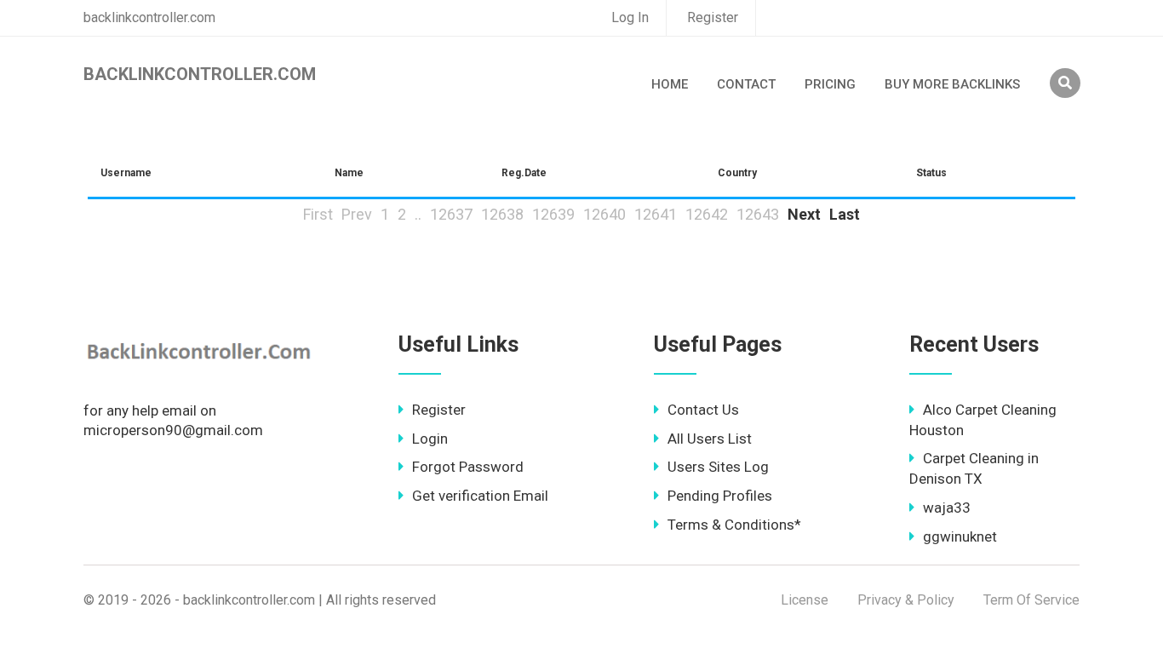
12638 (502, 214)
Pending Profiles (719, 495)
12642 (706, 214)
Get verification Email (480, 495)
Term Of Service (1031, 600)
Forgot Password (468, 466)
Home (669, 84)
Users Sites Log (718, 466)
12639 (553, 214)
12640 (604, 214)
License (804, 600)
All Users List (709, 438)
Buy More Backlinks (952, 84)
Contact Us (703, 409)
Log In (630, 17)
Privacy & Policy (905, 600)
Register (712, 17)
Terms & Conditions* (734, 524)
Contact (746, 84)
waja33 (947, 507)
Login (430, 438)
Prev (356, 214)
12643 (757, 214)
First (318, 214)
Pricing (830, 84)
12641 (655, 214)
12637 (451, 214)
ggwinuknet (960, 536)
